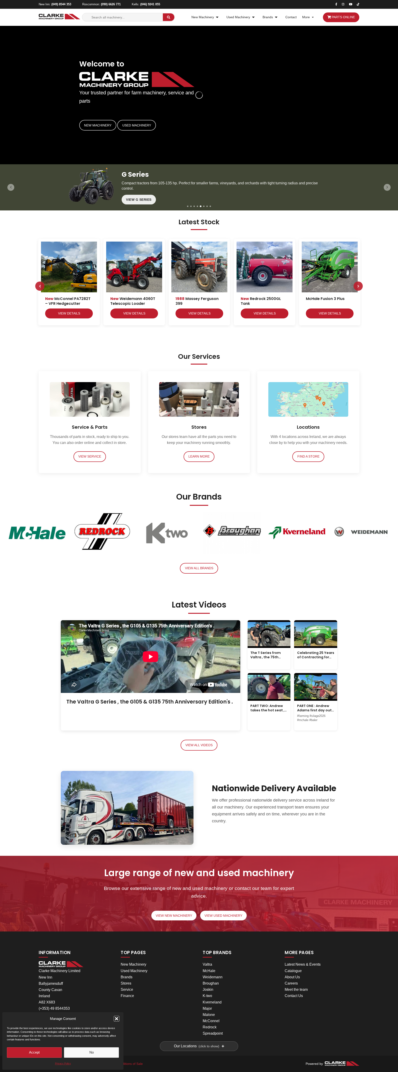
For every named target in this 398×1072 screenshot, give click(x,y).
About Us (292, 977)
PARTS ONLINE (343, 17)
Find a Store (308, 456)
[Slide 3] (194, 206)
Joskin (208, 989)
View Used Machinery (223, 915)
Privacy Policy (63, 1063)
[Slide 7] (207, 206)
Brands (268, 17)
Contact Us (294, 996)
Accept (34, 1052)
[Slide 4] (197, 206)
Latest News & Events (303, 964)
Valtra (207, 964)
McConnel (211, 1021)
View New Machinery (174, 915)
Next (358, 286)
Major (207, 1008)
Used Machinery (238, 17)
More (306, 17)
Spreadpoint (213, 1033)
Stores (126, 983)
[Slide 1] (187, 206)
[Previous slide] (10, 187)
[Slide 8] (210, 206)
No (91, 1052)
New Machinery (202, 17)
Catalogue (293, 971)
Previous (39, 286)
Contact (291, 17)
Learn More (199, 456)
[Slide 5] (200, 206)
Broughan (211, 983)
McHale (209, 971)
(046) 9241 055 (150, 4)
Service (127, 989)
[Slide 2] (191, 206)
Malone (209, 1015)
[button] (116, 1018)
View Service (89, 456)
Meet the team (296, 989)
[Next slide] (387, 187)
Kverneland (212, 1002)
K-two (207, 996)
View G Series (139, 199)
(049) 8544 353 (61, 4)
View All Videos (199, 745)
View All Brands (199, 568)
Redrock (210, 1027)
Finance (127, 996)
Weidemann (212, 977)
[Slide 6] (204, 206)
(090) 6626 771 (111, 4)
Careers (291, 983)
